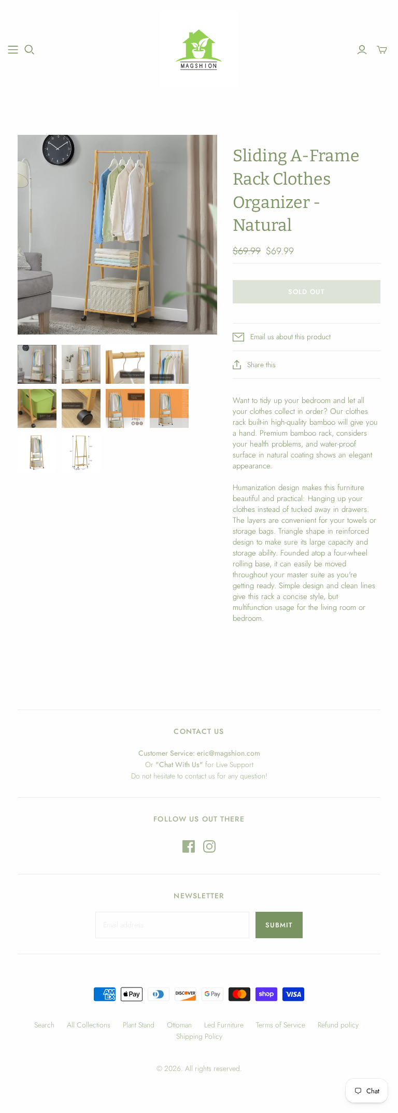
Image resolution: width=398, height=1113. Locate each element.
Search (44, 1025)
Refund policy (338, 1025)
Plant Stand (138, 1025)
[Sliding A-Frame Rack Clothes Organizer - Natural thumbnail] (37, 364)
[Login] (362, 49)
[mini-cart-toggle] (382, 49)
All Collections (88, 1025)
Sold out (306, 292)
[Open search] (29, 50)
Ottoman (179, 1025)
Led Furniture (224, 1025)
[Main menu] (13, 50)
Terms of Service (280, 1025)
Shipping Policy (199, 1036)
